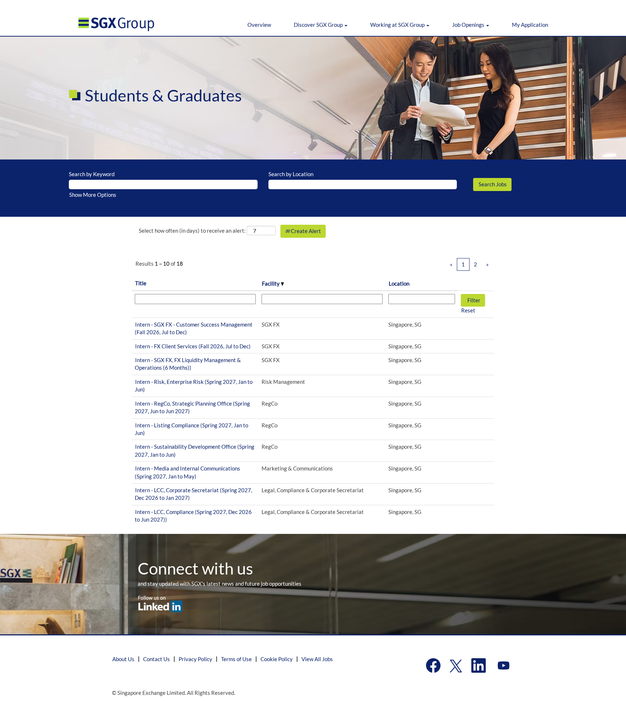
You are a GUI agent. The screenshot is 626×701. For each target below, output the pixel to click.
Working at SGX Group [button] (398, 24)
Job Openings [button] (468, 24)
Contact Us (156, 659)
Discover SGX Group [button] (319, 24)
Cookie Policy (276, 659)
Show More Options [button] (92, 194)
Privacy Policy (195, 659)
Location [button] (399, 283)
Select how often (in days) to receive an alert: (192, 230)
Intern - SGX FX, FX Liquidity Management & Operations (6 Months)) (188, 364)
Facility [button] (271, 283)
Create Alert (305, 231)
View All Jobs (317, 659)
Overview (259, 24)
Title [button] (140, 283)
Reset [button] (468, 310)
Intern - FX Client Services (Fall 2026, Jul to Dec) (193, 346)
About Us (123, 659)
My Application (530, 24)
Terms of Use (236, 659)
